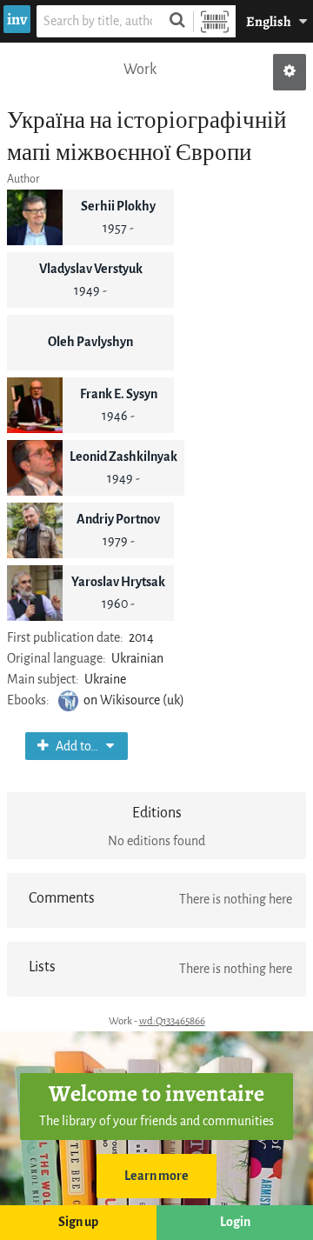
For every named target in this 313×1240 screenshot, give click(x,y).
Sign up (78, 1222)
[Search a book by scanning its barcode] (215, 21)
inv (17, 19)
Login (235, 1222)
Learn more (156, 1176)
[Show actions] (289, 72)
